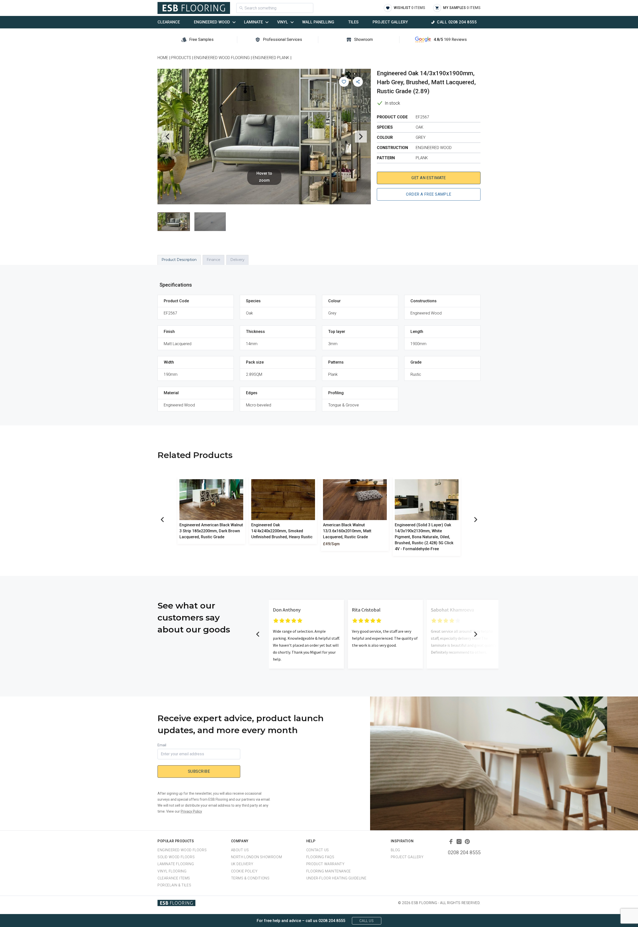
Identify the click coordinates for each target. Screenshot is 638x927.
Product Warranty (325, 864)
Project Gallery (390, 22)
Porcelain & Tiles (174, 885)
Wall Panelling (318, 22)
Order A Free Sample (428, 194)
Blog (395, 850)
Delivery (237, 259)
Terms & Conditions (250, 878)
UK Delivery (242, 864)
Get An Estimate (428, 177)
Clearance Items (174, 878)
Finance (213, 259)
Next (361, 137)
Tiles (353, 22)
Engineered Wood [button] (212, 22)
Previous (167, 137)
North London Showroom (256, 857)
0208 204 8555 (464, 852)
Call (457, 22)
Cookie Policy (244, 871)
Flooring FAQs (320, 857)
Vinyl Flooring (172, 871)
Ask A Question (606, 914)
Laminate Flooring (176, 864)
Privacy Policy (191, 811)
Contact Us (317, 850)
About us (240, 850)
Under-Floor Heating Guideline (336, 878)
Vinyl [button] (282, 22)
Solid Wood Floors (176, 857)
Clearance (169, 22)
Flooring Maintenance (328, 871)
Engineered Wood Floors (182, 850)
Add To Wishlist (344, 82)
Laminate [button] (253, 22)
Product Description (179, 259)
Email (162, 745)
